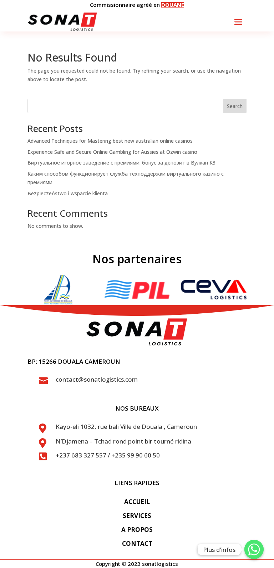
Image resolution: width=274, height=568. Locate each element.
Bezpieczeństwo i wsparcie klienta (67, 193)
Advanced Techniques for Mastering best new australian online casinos (110, 140)
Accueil (137, 502)
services (137, 515)
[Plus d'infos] (254, 549)
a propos (137, 529)
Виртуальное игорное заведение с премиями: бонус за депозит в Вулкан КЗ (121, 162)
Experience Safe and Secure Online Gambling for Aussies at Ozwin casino (112, 151)
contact (137, 543)
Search (235, 106)
